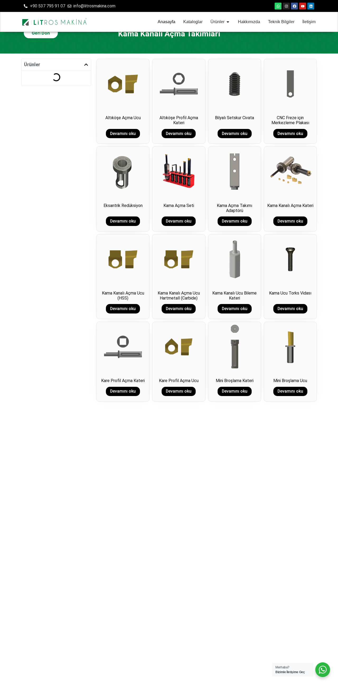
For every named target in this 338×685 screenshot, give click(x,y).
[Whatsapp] (278, 6)
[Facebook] (294, 6)
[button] (86, 64)
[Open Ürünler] (228, 22)
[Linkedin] (310, 6)
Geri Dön (41, 33)
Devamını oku (123, 133)
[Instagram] (286, 6)
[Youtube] (302, 6)
